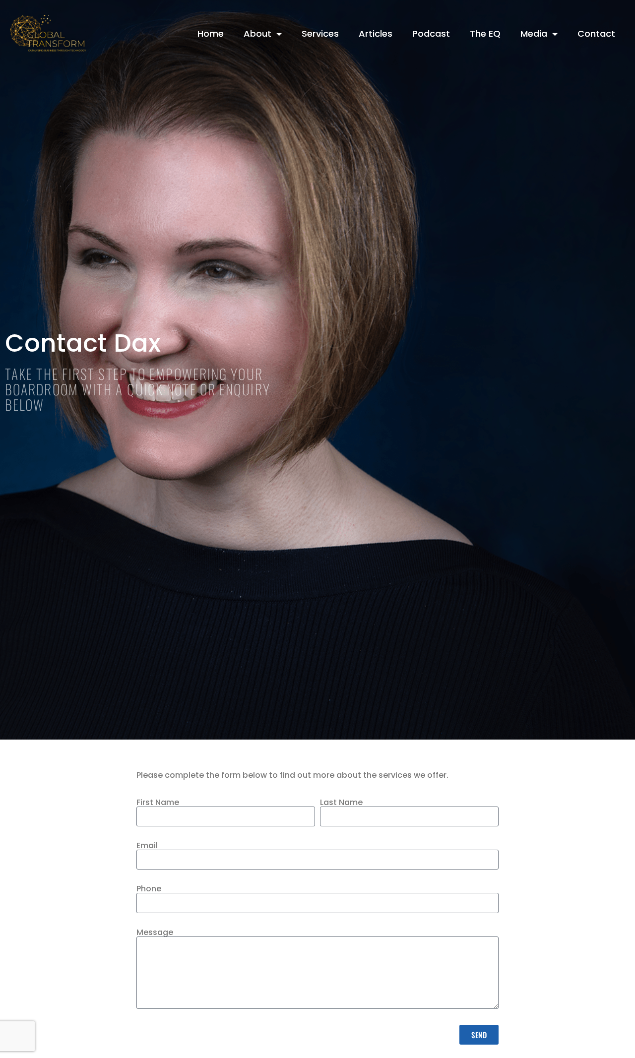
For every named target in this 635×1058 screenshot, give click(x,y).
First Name (157, 803)
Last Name (341, 803)
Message (154, 932)
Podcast (431, 33)
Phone (148, 889)
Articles (375, 33)
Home (210, 33)
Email (147, 846)
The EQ (485, 33)
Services (320, 33)
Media (533, 33)
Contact (596, 33)
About (257, 33)
